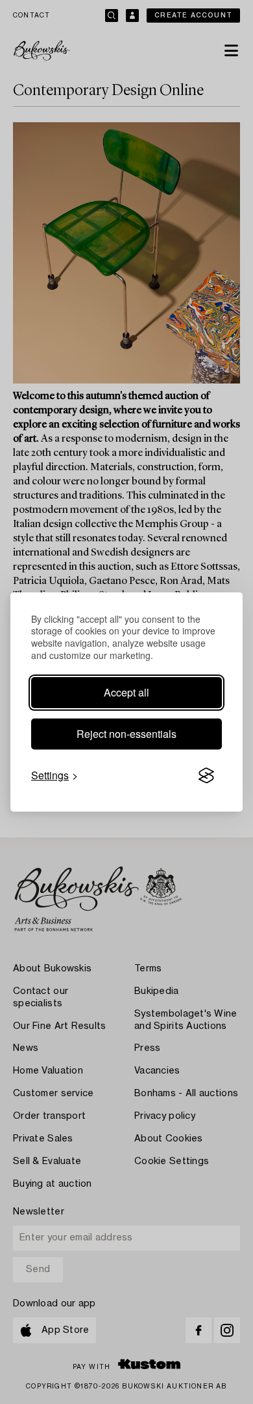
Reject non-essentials (126, 733)
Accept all (126, 692)
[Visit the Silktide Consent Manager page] (206, 775)
